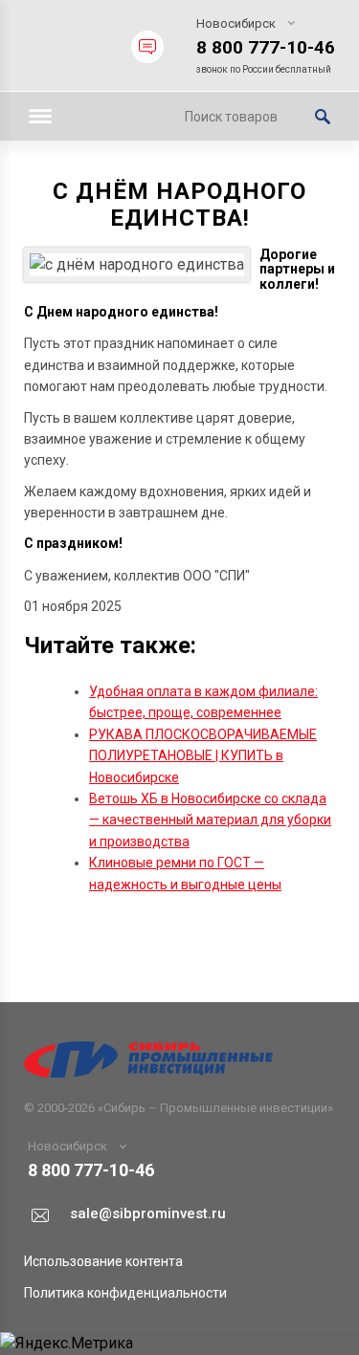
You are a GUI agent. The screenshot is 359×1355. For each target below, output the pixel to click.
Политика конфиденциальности (125, 1292)
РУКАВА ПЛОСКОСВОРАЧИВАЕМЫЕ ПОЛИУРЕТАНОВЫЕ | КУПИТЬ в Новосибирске (203, 756)
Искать (322, 116)
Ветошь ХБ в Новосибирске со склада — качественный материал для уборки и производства (210, 820)
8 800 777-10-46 (265, 47)
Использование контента (103, 1261)
